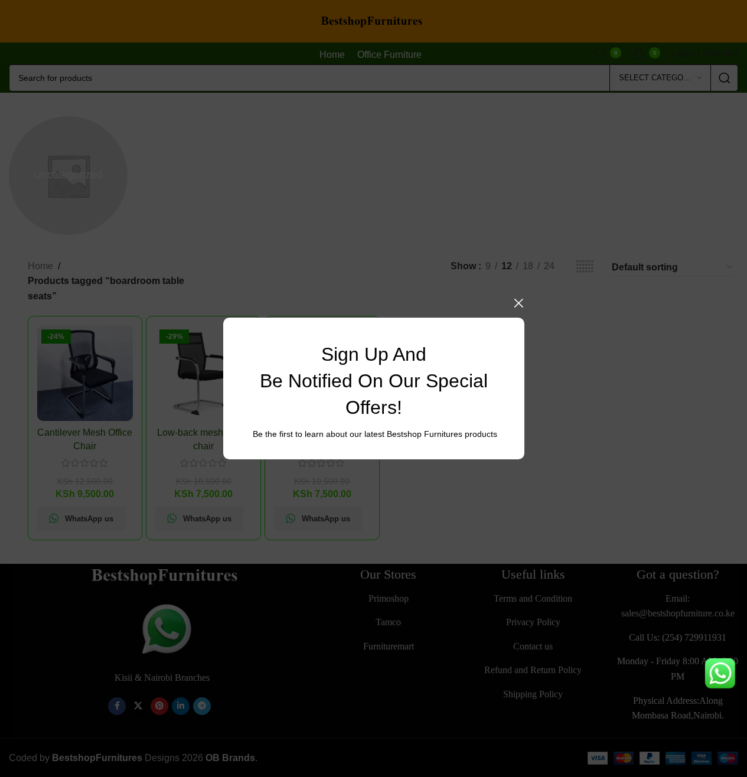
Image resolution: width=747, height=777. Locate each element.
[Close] (518, 303)
